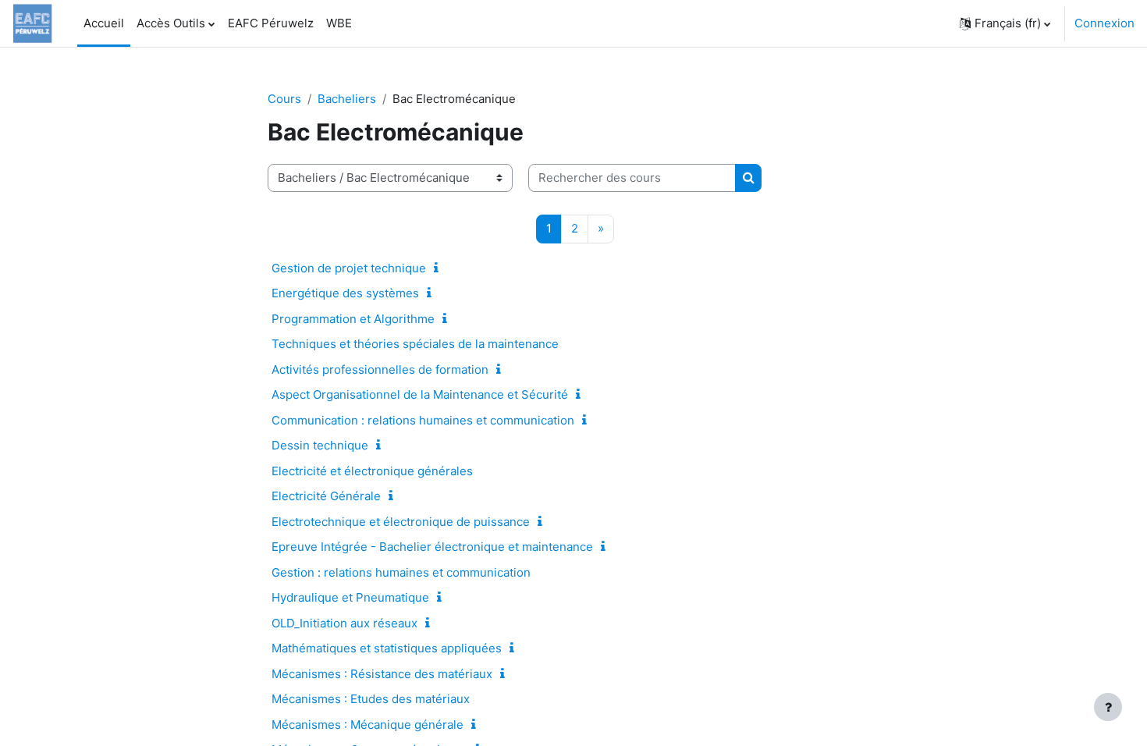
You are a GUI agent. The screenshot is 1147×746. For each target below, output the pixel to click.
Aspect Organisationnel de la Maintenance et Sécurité (420, 394)
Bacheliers (347, 98)
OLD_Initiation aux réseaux (344, 623)
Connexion (1104, 23)
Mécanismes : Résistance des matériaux (382, 673)
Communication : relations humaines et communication (423, 420)
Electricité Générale (326, 495)
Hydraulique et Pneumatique (350, 597)
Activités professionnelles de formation (380, 369)
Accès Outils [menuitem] (171, 23)
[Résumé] (439, 268)
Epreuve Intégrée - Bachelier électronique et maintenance (432, 546)
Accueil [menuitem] (103, 23)
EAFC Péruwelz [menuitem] (271, 23)
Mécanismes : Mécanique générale (367, 724)
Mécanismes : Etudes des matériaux (371, 698)
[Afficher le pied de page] (1108, 707)
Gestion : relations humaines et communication (401, 572)
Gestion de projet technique (349, 268)
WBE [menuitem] (339, 23)
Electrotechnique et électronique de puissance (401, 521)
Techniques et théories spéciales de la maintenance (415, 343)
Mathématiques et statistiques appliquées (387, 648)
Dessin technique (320, 445)
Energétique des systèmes (345, 293)
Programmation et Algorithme (353, 318)
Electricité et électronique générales (372, 471)
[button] (1005, 23)
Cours (284, 98)
